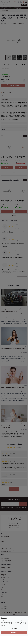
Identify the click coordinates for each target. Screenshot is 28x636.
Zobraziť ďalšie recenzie (22, 276)
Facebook (3, 584)
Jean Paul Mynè (4, 569)
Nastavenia (14, 628)
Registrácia (3, 539)
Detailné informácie (5, 68)
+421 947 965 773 (15, 528)
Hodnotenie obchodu (14, 444)
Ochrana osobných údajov (6, 560)
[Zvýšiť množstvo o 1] (24, 79)
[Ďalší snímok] (26, 41)
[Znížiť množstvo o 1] (24, 81)
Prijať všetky (14, 632)
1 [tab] (12, 215)
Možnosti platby (4, 546)
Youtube (2, 587)
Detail (7, 167)
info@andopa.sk (15, 525)
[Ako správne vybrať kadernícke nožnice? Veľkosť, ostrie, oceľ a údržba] (14, 297)
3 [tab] (14, 215)
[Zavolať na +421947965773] (18, 2)
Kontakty (2, 541)
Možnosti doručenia (7, 76)
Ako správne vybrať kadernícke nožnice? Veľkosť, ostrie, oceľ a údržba (12, 310)
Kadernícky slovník (4, 598)
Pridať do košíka (14, 85)
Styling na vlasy (4, 579)
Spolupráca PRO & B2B (5, 562)
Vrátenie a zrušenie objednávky (7, 550)
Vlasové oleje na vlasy (5, 577)
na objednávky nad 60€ (14, 1)
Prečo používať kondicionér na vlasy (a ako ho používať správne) (13, 426)
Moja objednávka (4, 557)
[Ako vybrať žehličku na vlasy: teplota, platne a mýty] (14, 336)
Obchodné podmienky (5, 558)
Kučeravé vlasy (4, 574)
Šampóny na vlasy (4, 575)
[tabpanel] (7, 154)
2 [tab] (13, 215)
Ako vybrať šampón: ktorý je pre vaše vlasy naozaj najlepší (12, 388)
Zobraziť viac (14, 489)
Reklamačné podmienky (5, 551)
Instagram (3, 586)
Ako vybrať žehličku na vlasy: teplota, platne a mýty (13, 349)
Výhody (2, 599)
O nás (2, 594)
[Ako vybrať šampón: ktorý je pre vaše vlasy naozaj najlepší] (14, 374)
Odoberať (23, 504)
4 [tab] (15, 215)
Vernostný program (5, 538)
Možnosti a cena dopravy (6, 548)
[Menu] (26, 1)
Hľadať (24, 4)
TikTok (2, 589)
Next (26, 1)
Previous (1, 1)
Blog (2, 596)
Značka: (3, 95)
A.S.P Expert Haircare (5, 567)
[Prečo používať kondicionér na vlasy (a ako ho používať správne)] (14, 413)
